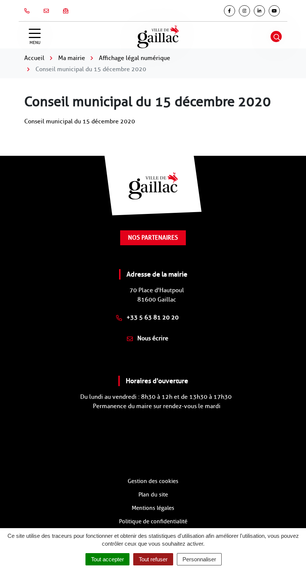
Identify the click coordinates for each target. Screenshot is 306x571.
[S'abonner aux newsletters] (67, 10)
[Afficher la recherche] (276, 36)
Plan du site (153, 494)
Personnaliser (199, 559)
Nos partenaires (153, 237)
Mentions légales (153, 508)
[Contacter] (47, 10)
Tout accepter (107, 559)
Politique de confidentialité (153, 521)
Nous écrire (152, 338)
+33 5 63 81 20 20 (152, 317)
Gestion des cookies (153, 481)
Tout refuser (153, 559)
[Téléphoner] (28, 10)
